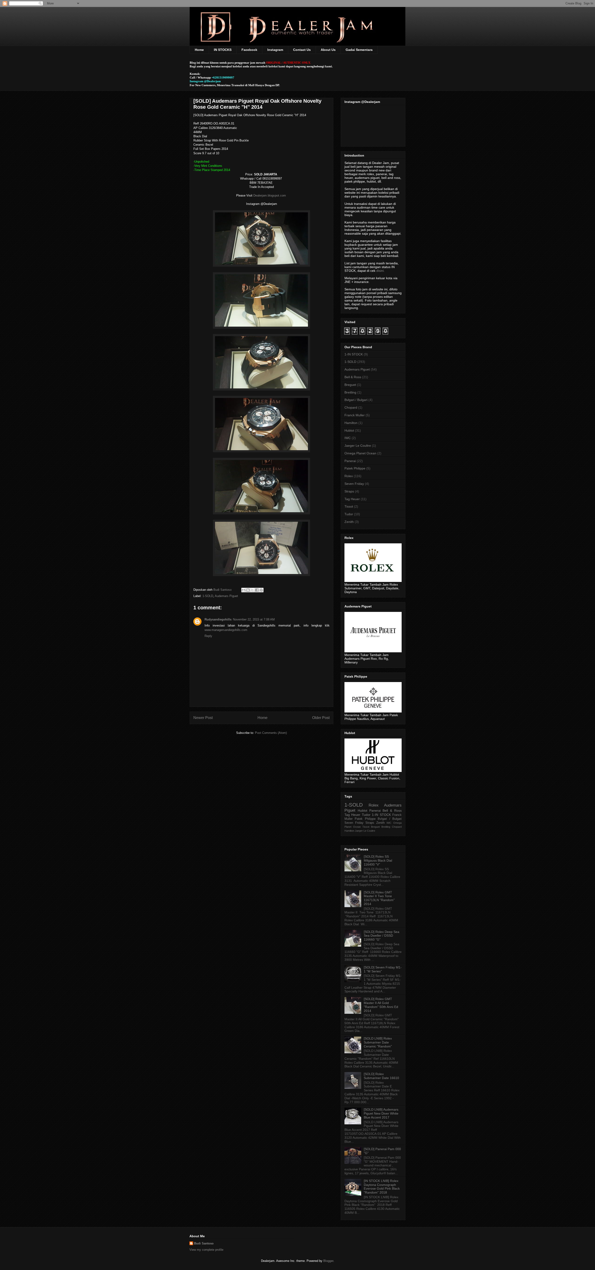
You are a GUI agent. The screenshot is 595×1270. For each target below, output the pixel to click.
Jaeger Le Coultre (357, 445)
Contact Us (302, 50)
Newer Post (203, 718)
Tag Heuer (352, 499)
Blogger (328, 1261)
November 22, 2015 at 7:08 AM (254, 619)
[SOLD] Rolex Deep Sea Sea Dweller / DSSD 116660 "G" (381, 936)
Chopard (350, 407)
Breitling (350, 392)
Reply (208, 636)
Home (199, 50)
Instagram (275, 50)
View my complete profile (206, 1249)
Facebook (249, 50)
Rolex (348, 476)
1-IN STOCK (353, 354)
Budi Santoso (204, 1243)
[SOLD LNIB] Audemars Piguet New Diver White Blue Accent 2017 (381, 1113)
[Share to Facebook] (257, 590)
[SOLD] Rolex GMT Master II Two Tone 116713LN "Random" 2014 (379, 898)
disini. (380, 270)
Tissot (348, 506)
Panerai (350, 461)
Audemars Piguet (226, 596)
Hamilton (350, 423)
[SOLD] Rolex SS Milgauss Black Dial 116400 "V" (378, 860)
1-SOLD (207, 596)
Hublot (349, 430)
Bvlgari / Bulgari (355, 400)
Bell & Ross (352, 377)
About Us (328, 50)
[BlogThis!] (248, 590)
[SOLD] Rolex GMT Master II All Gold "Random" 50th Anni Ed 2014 (381, 1004)
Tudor (348, 514)
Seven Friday (354, 484)
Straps (349, 491)
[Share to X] (252, 590)
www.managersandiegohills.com (226, 630)
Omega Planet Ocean (360, 453)
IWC (347, 438)
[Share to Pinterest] (261, 590)
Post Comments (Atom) (271, 733)
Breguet (350, 385)
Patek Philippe (354, 468)
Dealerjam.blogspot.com (270, 195)
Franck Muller (354, 415)
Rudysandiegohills (218, 619)
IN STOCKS (222, 50)
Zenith (349, 522)
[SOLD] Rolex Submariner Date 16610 (381, 1076)
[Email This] (243, 590)
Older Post (321, 718)
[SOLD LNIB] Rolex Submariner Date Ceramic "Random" (378, 1042)
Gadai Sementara (359, 50)
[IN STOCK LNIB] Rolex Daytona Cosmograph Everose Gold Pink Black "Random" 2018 (382, 1186)
